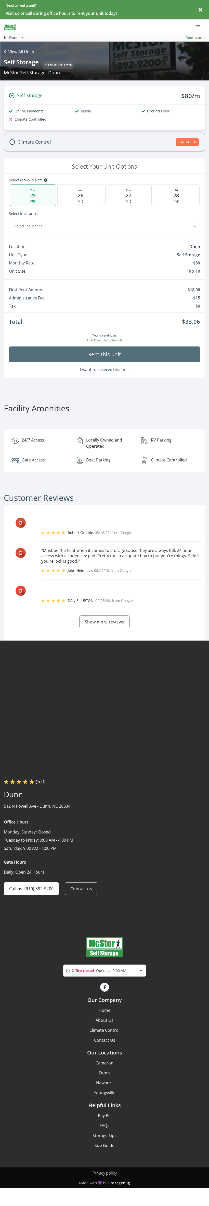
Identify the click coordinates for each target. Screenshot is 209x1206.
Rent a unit (195, 37)
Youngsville (104, 1093)
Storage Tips (104, 1135)
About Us (104, 1020)
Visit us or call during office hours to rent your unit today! (61, 13)
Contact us (81, 888)
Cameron (104, 1063)
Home (104, 1010)
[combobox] (104, 226)
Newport (104, 1083)
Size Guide (104, 1145)
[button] (104, 987)
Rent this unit (104, 354)
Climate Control (104, 1030)
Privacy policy (105, 1173)
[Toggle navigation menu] (200, 26)
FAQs (104, 1125)
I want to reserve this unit (104, 369)
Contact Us (104, 1040)
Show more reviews (104, 622)
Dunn (104, 1073)
